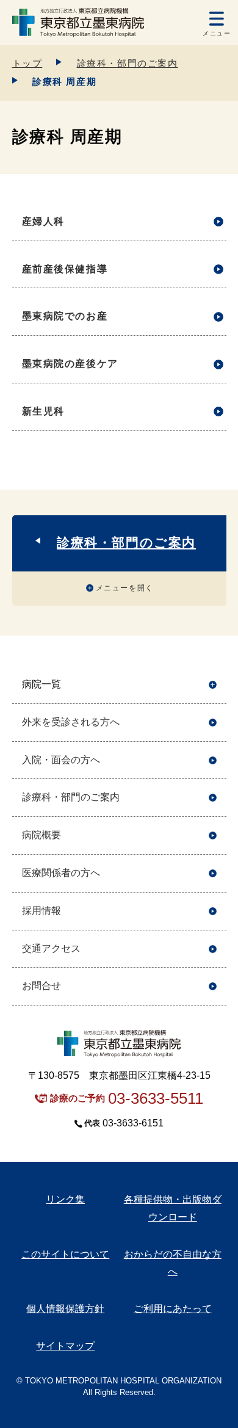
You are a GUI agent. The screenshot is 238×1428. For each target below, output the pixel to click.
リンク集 (65, 1199)
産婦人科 (43, 221)
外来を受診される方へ (71, 722)
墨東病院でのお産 (65, 316)
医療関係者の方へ (61, 873)
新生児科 (43, 411)
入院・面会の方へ (61, 760)
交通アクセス (51, 948)
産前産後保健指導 (65, 269)
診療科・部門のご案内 (127, 63)
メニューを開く (125, 588)
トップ (27, 63)
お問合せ (41, 985)
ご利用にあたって (173, 1308)
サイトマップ (65, 1346)
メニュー (217, 33)
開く (213, 685)
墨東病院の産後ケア (70, 363)
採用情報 (41, 910)
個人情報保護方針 (65, 1308)
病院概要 (41, 835)
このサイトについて (65, 1254)
